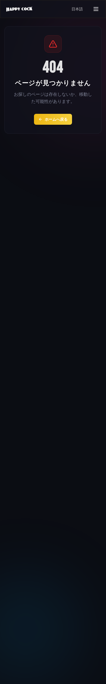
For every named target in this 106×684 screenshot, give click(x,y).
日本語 (77, 9)
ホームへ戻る (56, 119)
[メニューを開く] (96, 9)
